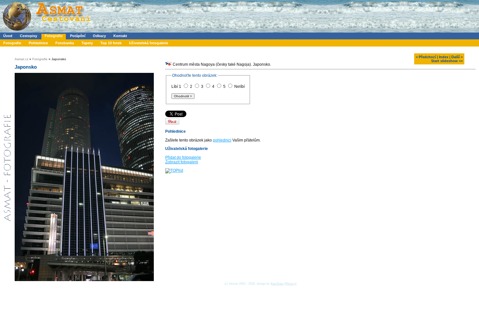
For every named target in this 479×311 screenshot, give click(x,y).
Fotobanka (64, 43)
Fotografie (54, 36)
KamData (277, 283)
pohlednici (222, 140)
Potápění (77, 36)
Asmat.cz (21, 59)
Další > (457, 57)
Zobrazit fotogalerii (181, 162)
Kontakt (120, 36)
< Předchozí (426, 57)
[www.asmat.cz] (46, 31)
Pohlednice (38, 43)
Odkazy (99, 36)
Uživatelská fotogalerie (148, 43)
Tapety (87, 43)
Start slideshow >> (447, 61)
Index (443, 57)
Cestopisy (28, 36)
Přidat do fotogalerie (183, 157)
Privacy (290, 283)
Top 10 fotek (111, 43)
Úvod (7, 36)
